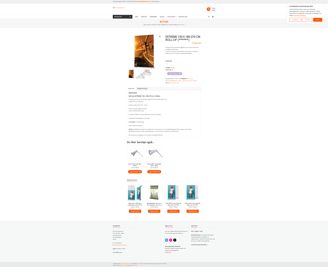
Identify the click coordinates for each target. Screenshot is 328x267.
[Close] (323, 5)
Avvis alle (307, 20)
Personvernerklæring (300, 15)
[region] (306, 13)
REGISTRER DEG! (179, 140)
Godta (317, 20)
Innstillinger (295, 20)
